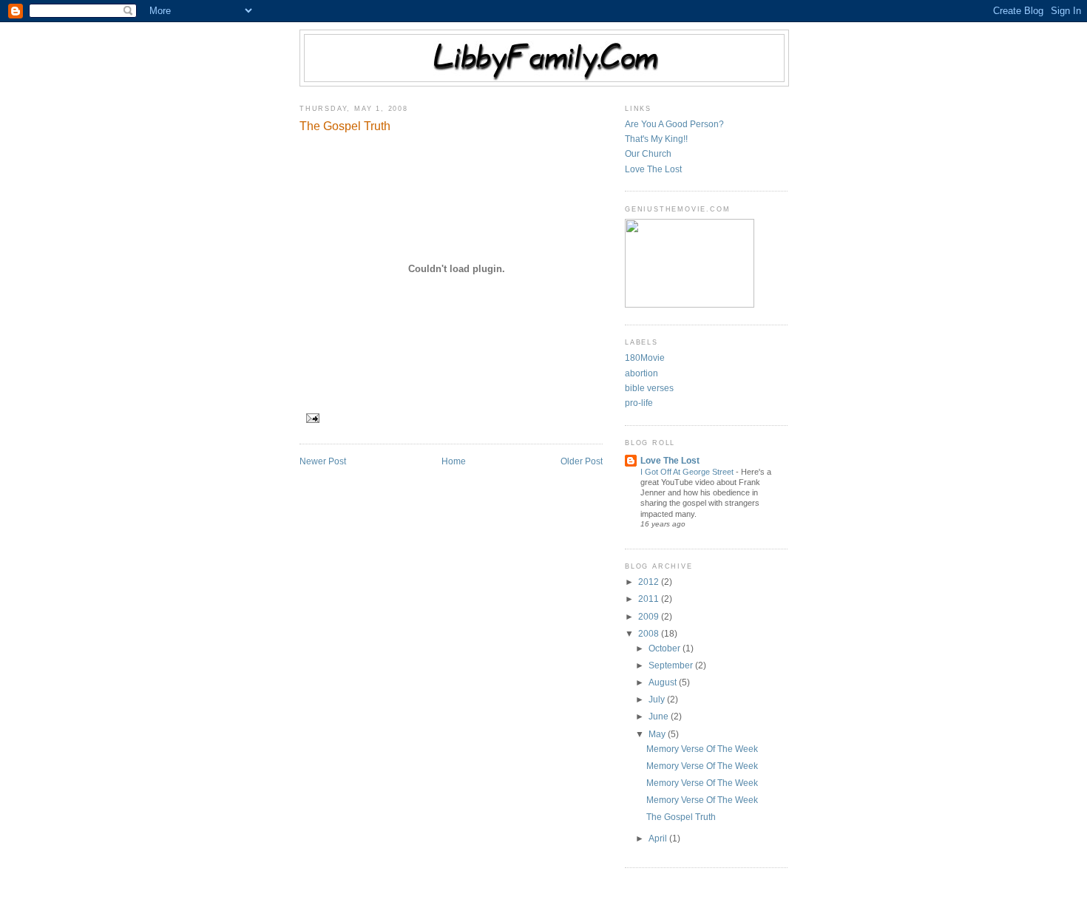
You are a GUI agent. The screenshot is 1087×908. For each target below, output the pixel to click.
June (660, 716)
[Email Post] (310, 417)
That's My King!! (656, 139)
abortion (641, 373)
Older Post (582, 461)
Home (453, 461)
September (672, 665)
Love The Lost (653, 169)
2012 (649, 581)
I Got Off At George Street (688, 471)
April (659, 838)
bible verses (649, 388)
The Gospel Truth (344, 125)
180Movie (645, 357)
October (666, 648)
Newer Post (322, 461)
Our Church (648, 153)
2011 (649, 598)
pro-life (639, 403)
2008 (649, 633)
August (664, 682)
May (658, 734)
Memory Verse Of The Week (702, 749)
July (658, 699)
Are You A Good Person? (674, 124)
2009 (649, 616)
